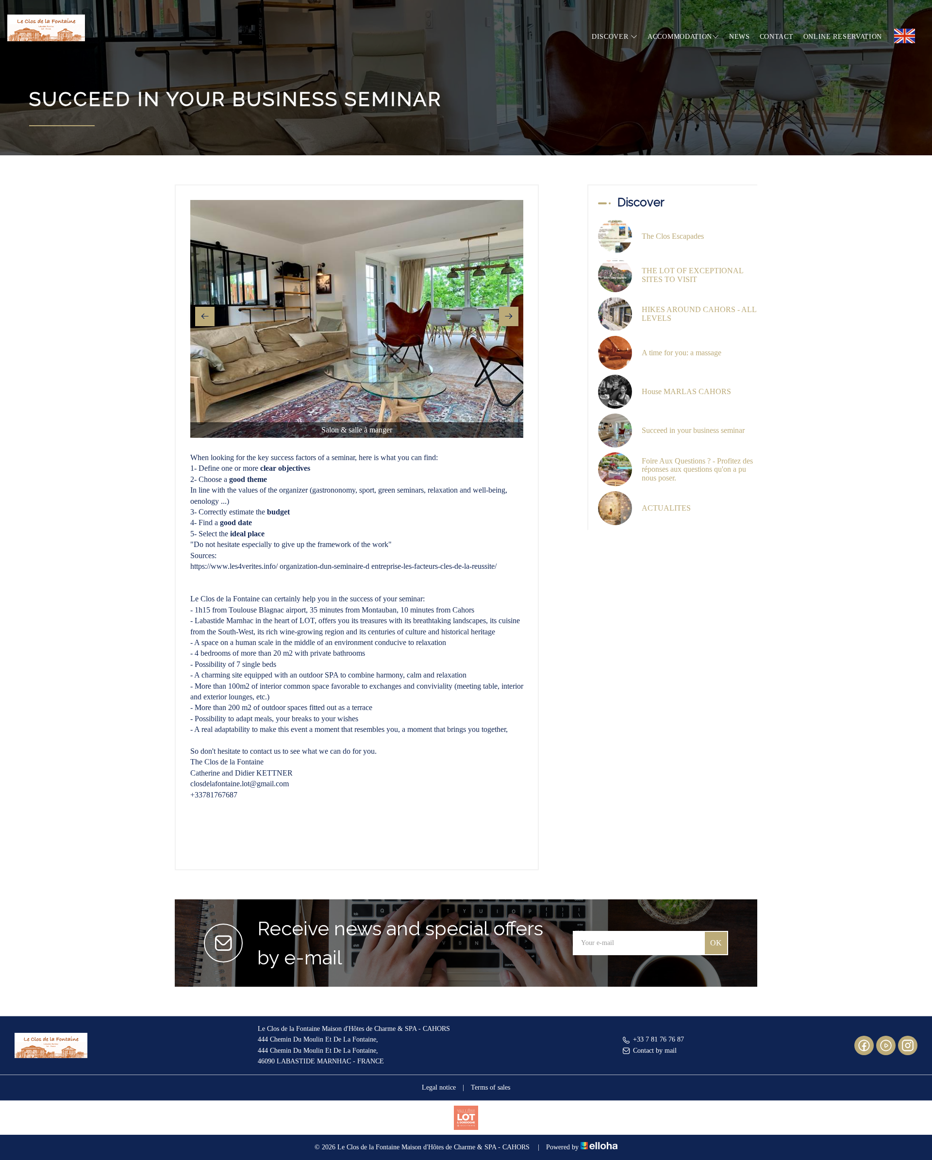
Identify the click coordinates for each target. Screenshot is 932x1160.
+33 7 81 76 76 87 (658, 1039)
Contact (777, 36)
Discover (611, 36)
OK (716, 943)
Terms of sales (490, 1087)
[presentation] (205, 316)
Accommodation (680, 36)
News (739, 36)
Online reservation (842, 36)
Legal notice (439, 1087)
